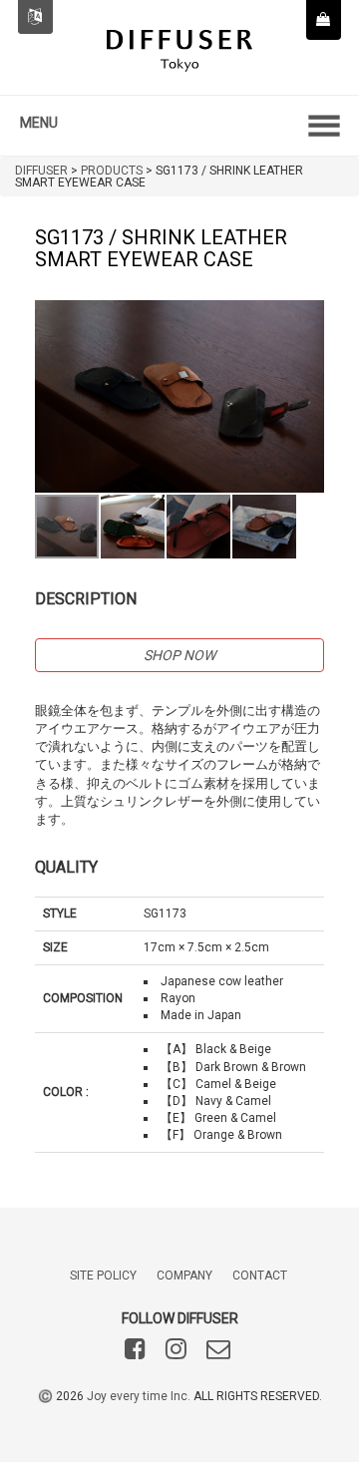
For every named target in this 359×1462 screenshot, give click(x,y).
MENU (39, 123)
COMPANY (184, 1275)
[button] (306, 318)
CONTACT (259, 1275)
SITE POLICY (103, 1275)
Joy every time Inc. (138, 1396)
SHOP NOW (179, 655)
